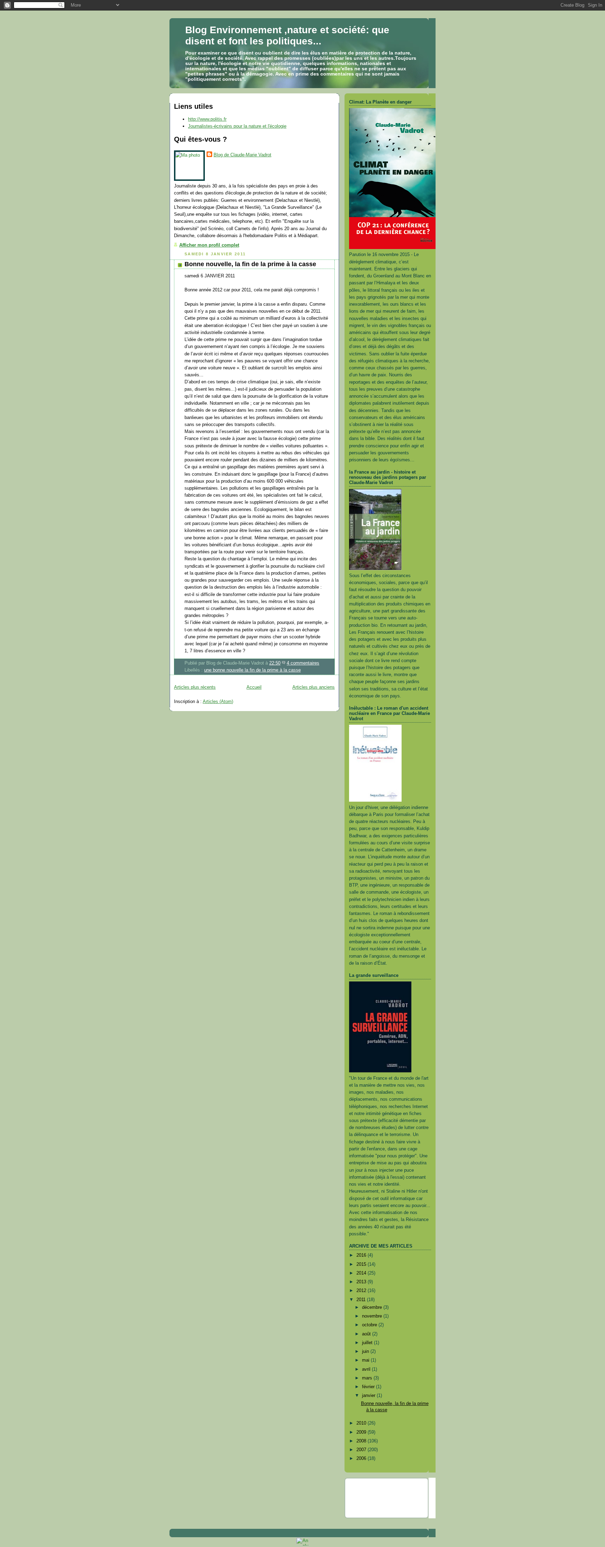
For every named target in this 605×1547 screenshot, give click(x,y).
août (367, 1333)
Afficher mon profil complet (209, 245)
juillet (368, 1342)
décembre (372, 1307)
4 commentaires (303, 663)
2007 (362, 1449)
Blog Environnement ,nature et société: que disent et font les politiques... (287, 35)
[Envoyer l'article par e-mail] (321, 663)
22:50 (274, 663)
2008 (362, 1440)
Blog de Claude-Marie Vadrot (242, 154)
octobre (370, 1324)
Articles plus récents (195, 687)
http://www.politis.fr (207, 119)
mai (366, 1360)
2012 (362, 1290)
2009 (362, 1432)
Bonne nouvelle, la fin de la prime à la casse (250, 264)
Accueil (254, 687)
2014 (362, 1273)
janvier (369, 1395)
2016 (362, 1255)
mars (368, 1378)
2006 (362, 1458)
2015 (362, 1264)
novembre (372, 1316)
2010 (362, 1423)
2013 (362, 1281)
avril (367, 1369)
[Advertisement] (390, 1496)
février (369, 1386)
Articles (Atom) (218, 701)
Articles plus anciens (313, 687)
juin (366, 1351)
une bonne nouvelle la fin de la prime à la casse (252, 670)
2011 (361, 1299)
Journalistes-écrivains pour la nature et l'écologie (237, 126)
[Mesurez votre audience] (303, 1544)
